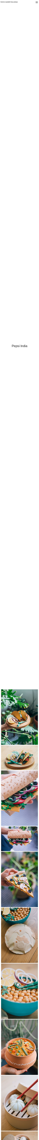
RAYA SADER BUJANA (9, 2)
